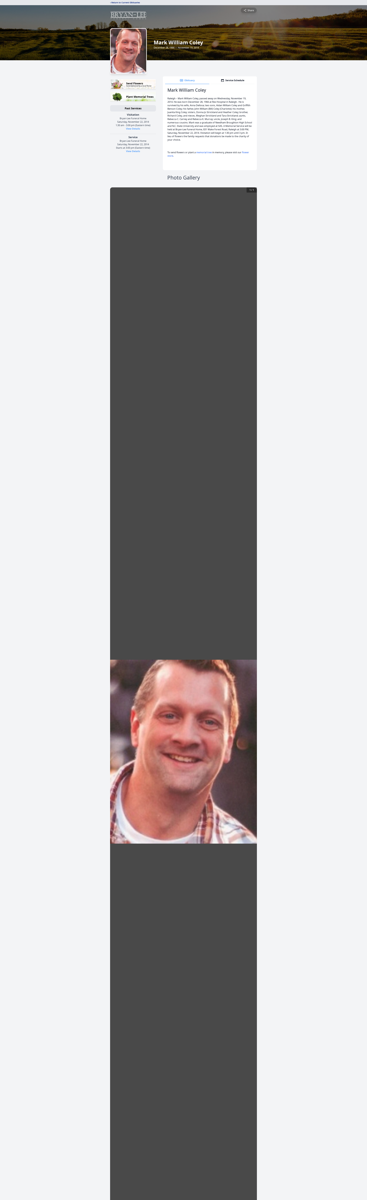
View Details (133, 128)
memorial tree (204, 152)
